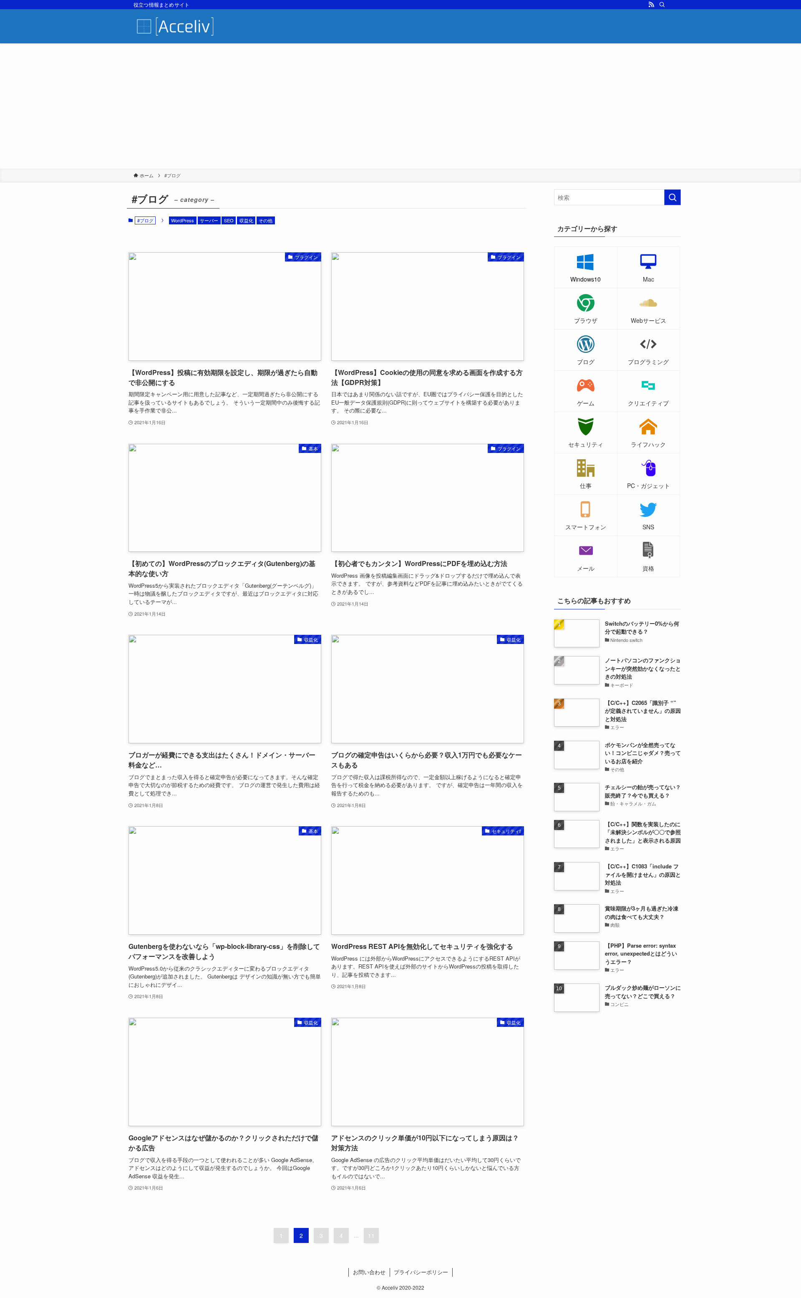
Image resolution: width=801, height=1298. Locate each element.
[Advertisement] (400, 106)
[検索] (662, 4)
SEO (229, 220)
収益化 (246, 220)
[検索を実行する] (672, 197)
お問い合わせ (369, 1272)
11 (371, 1235)
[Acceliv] (175, 26)
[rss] (651, 4)
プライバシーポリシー (421, 1272)
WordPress (182, 220)
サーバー (209, 220)
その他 (265, 220)
